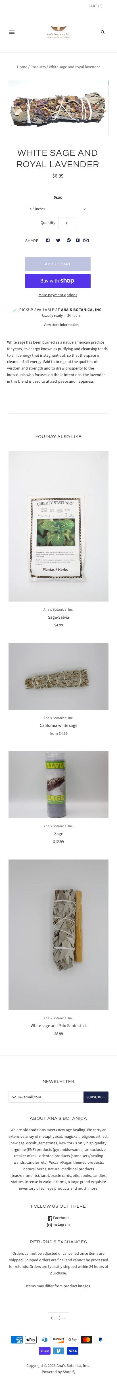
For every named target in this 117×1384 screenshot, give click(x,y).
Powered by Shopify (59, 1372)
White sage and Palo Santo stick (59, 1026)
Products (38, 67)
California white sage (58, 726)
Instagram (61, 1224)
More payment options (58, 295)
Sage (58, 834)
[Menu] (12, 32)
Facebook (61, 1218)
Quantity (48, 223)
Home (22, 67)
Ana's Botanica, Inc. (58, 609)
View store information (61, 324)
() (96, 6)
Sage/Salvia (58, 617)
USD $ (55, 1318)
